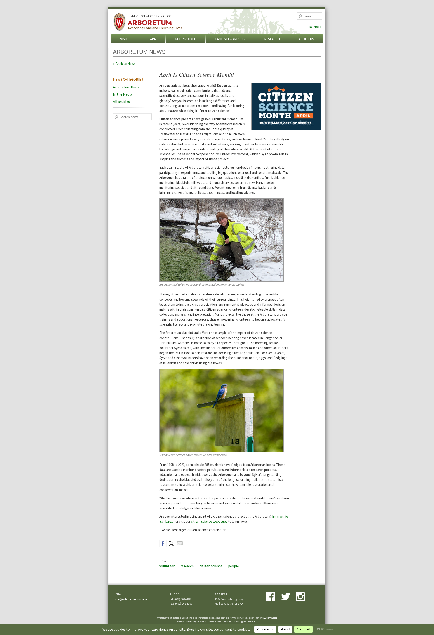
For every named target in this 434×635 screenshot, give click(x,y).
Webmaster (270, 617)
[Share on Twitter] (171, 543)
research (187, 566)
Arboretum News (126, 87)
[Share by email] (179, 543)
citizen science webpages (209, 521)
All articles (121, 101)
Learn (151, 39)
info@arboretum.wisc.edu (131, 599)
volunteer (167, 566)
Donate (315, 26)
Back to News (126, 63)
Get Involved (185, 39)
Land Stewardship (230, 39)
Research (272, 39)
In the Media (122, 94)
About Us (306, 39)
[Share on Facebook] (163, 543)
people (233, 566)
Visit (124, 39)
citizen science (211, 566)
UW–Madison (150, 16)
